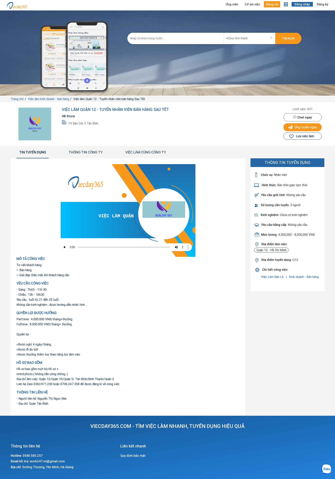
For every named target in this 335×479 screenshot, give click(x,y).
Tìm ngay (288, 38)
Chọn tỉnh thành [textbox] (237, 38)
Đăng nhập (302, 4)
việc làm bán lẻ (272, 277)
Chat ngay (304, 117)
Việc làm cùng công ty (145, 152)
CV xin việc (252, 4)
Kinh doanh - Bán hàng (304, 276)
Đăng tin (272, 4)
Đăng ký (322, 4)
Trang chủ (17, 99)
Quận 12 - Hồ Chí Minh (271, 250)
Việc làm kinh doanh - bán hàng (48, 99)
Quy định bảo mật (133, 456)
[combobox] (249, 37)
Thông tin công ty (86, 152)
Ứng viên (232, 4)
